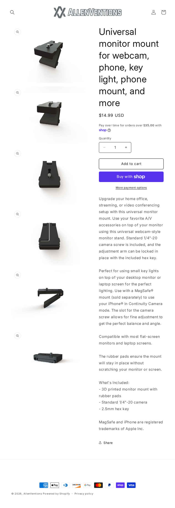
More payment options (131, 187)
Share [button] (108, 443)
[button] (12, 12)
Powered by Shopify (56, 493)
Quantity (105, 138)
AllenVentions (32, 493)
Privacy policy (84, 493)
